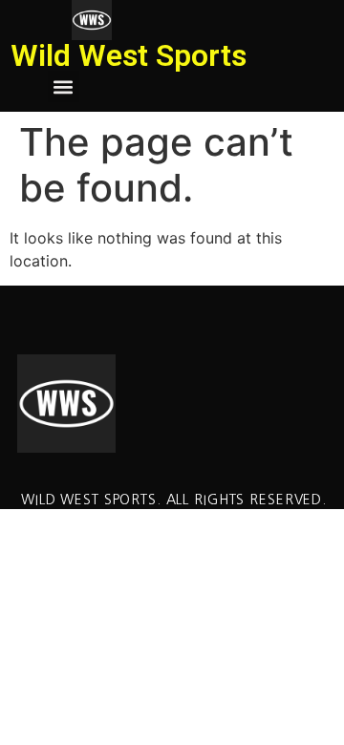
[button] (63, 86)
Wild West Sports (129, 55)
